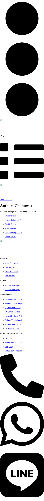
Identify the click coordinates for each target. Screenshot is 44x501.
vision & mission (11, 263)
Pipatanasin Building (13, 308)
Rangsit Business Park (13, 299)
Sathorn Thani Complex (14, 303)
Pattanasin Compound (13, 342)
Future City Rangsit (12, 285)
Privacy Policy (10, 216)
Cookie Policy (10, 224)
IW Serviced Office (12, 312)
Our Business (10, 267)
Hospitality (9, 338)
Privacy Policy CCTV (13, 220)
